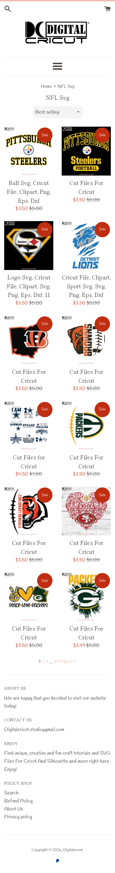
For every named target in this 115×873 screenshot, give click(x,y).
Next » (69, 661)
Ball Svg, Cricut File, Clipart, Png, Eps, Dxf (29, 191)
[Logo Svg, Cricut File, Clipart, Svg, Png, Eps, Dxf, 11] (28, 245)
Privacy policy (18, 817)
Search (11, 793)
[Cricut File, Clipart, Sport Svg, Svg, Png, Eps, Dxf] (86, 245)
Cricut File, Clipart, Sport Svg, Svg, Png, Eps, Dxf (86, 286)
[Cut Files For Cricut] (86, 151)
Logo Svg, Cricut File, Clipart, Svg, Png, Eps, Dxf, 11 (29, 286)
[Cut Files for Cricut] (28, 425)
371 (57, 661)
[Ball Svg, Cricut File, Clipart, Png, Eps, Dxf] (28, 151)
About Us (13, 809)
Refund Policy (18, 801)
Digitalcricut (73, 850)
